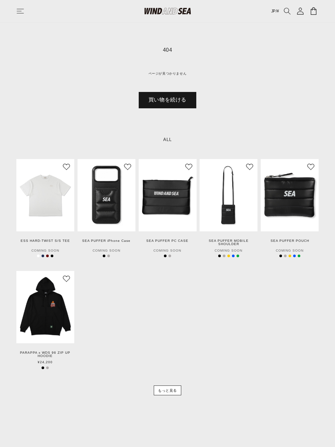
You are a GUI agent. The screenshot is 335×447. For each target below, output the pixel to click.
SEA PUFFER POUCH (290, 240)
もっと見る (167, 390)
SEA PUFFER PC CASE (167, 240)
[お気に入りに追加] (66, 167)
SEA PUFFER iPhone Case (106, 240)
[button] (26, 11)
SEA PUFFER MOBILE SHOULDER (229, 242)
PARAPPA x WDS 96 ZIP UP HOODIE (45, 354)
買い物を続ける (167, 99)
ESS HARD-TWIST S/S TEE (45, 240)
